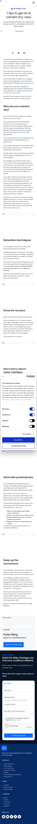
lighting (26, 486)
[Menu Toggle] (33, 2)
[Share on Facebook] (13, 53)
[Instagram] (15, 816)
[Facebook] (7, 816)
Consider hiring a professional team (15, 526)
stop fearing (25, 81)
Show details (26, 434)
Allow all (18, 440)
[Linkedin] (3, 816)
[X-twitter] (11, 816)
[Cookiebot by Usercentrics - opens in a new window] (26, 376)
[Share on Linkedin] (24, 53)
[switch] (32, 414)
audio (31, 486)
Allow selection (18, 446)
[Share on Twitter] (18, 53)
